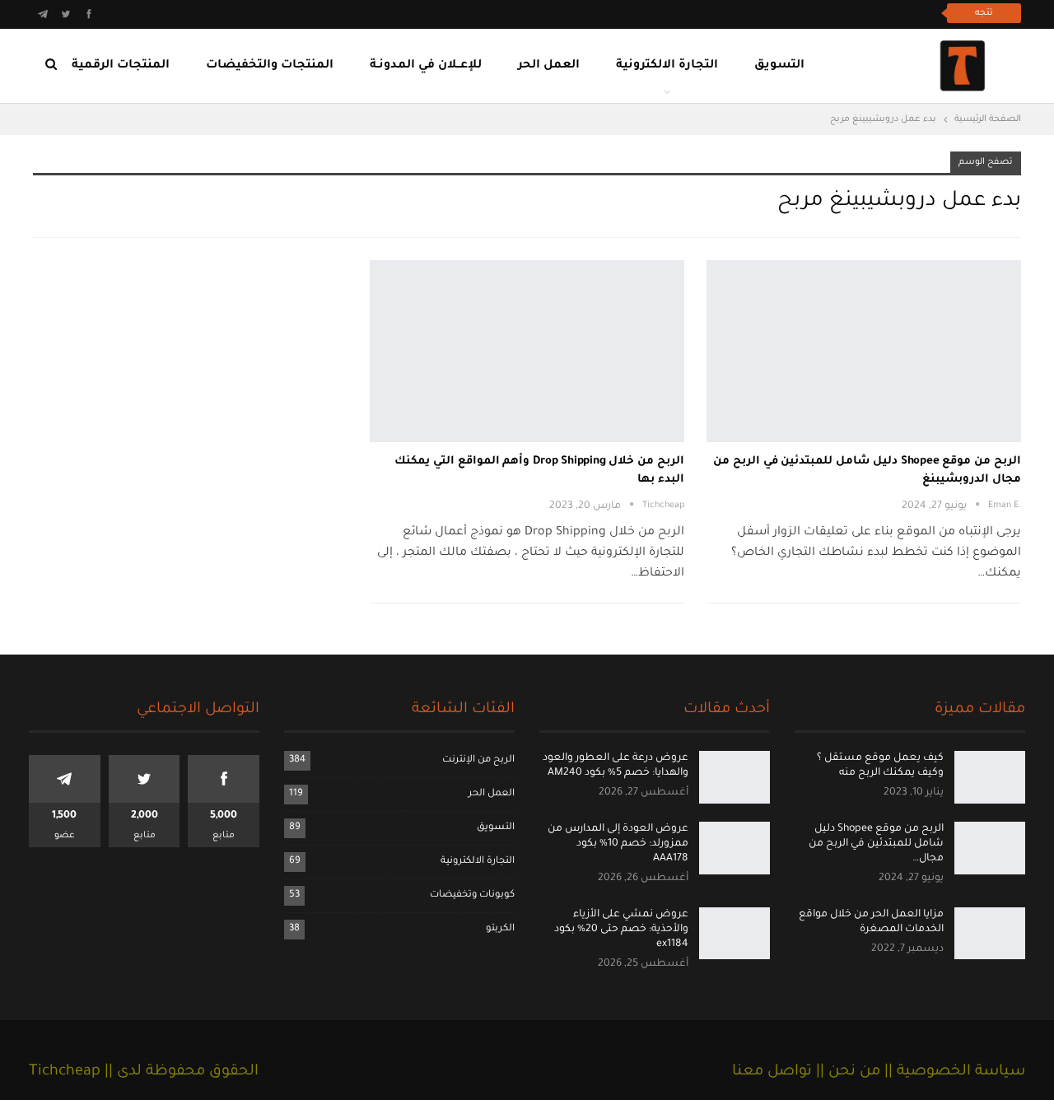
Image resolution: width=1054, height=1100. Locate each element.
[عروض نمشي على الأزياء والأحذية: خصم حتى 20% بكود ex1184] (734, 933)
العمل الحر (549, 65)
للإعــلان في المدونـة (426, 65)
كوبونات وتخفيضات (472, 895)
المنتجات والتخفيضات (269, 65)
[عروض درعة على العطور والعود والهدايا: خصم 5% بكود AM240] (734, 777)
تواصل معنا (772, 1072)
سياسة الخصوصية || (952, 1072)
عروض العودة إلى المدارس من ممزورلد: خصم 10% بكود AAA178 (618, 844)
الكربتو (500, 929)
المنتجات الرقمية (121, 65)
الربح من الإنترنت (478, 760)
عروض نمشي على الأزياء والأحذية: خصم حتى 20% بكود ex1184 (621, 929)
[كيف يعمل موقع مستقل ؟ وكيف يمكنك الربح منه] (989, 777)
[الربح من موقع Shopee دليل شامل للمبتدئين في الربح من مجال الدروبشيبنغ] (864, 351)
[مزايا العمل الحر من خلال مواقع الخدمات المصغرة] (989, 933)
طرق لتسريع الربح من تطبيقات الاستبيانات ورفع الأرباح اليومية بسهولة (749, 12)
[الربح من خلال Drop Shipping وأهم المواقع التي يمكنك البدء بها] (527, 351)
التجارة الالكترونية (667, 65)
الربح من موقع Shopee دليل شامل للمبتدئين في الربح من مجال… (876, 844)
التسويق (779, 65)
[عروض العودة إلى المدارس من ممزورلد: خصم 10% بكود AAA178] (734, 848)
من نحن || (846, 1072)
